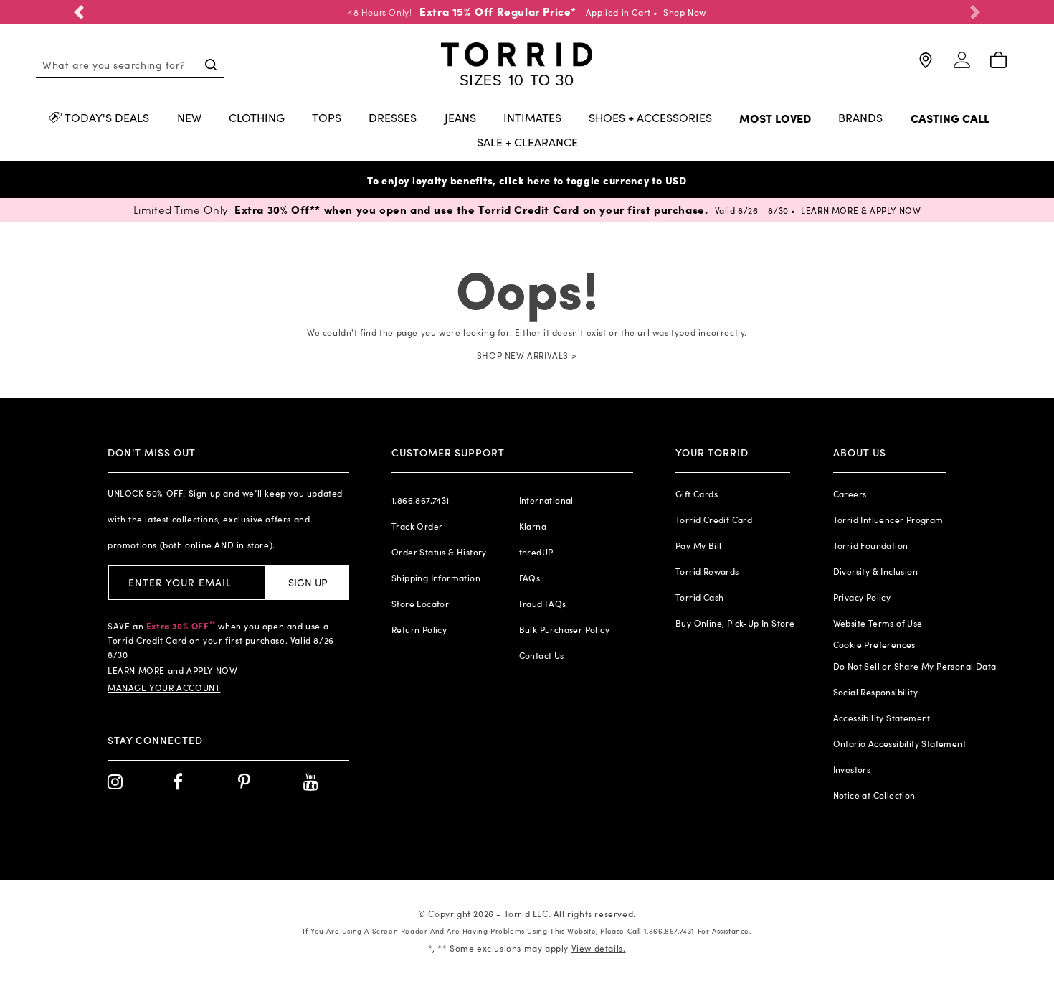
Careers (850, 493)
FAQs (530, 577)
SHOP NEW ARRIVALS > (527, 355)
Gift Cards (696, 493)
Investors (852, 769)
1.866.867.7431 (420, 500)
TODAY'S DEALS (107, 118)
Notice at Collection (874, 795)
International (546, 500)
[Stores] (925, 66)
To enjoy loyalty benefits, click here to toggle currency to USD (526, 180)
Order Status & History (439, 552)
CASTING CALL (950, 119)
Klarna (532, 526)
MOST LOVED (775, 119)
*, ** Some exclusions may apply (526, 948)
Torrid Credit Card (713, 519)
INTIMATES (532, 118)
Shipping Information (435, 577)
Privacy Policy (862, 597)
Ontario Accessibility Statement (899, 743)
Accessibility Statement (882, 717)
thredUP (536, 552)
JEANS (460, 118)
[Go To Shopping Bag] (998, 61)
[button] (79, 12)
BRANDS (860, 118)
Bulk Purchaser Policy (564, 629)
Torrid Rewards (707, 571)
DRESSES (393, 118)
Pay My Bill (698, 545)
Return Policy (419, 629)
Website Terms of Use (878, 623)
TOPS (326, 118)
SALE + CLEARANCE (527, 142)
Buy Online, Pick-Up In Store (734, 623)
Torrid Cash (699, 597)
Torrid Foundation (870, 545)
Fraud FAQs (542, 603)
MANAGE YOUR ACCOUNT (164, 687)
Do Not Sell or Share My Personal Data (915, 666)
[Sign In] (962, 66)
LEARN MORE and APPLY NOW (172, 670)
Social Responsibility (875, 692)
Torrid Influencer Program (888, 519)
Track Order (416, 526)
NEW (189, 118)
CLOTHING (257, 118)
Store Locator (420, 603)
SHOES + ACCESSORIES (650, 118)
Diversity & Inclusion (875, 571)
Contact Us (541, 655)
